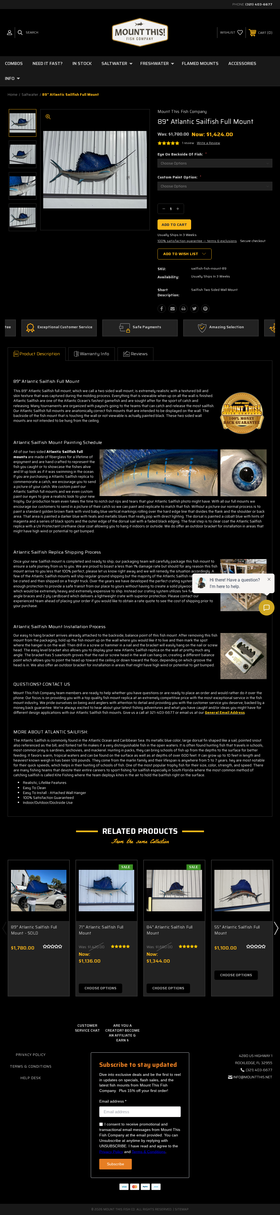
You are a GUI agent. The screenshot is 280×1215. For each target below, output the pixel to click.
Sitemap (182, 1209)
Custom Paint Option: (179, 177)
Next (276, 928)
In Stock (82, 63)
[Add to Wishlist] (58, 884)
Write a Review (208, 142)
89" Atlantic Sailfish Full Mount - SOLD (34, 930)
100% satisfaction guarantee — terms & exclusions (197, 240)
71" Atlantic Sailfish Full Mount (101, 930)
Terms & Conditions (31, 1066)
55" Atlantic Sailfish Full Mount (237, 930)
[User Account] (9, 32)
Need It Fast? (48, 63)
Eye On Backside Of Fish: (182, 154)
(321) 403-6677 (258, 4)
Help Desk (31, 1078)
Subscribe (115, 1164)
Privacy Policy (31, 1055)
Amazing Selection (226, 327)
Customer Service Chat (87, 1028)
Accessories (242, 63)
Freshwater (154, 63)
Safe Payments (147, 327)
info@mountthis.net (252, 1077)
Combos (14, 63)
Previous (4, 928)
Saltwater (114, 63)
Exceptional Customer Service (64, 327)
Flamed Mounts (200, 63)
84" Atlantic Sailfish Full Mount (170, 930)
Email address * (112, 1101)
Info (9, 78)
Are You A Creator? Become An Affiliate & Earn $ (122, 1033)
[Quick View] (58, 871)
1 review (188, 142)
